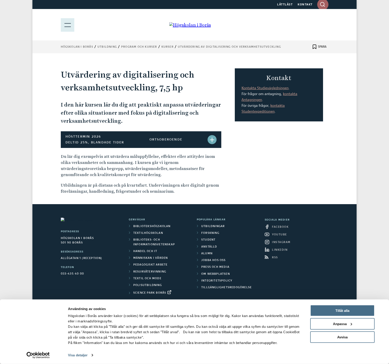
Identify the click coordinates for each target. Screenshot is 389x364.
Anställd (209, 246)
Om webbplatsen (215, 274)
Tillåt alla (342, 311)
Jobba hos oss (213, 260)
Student (208, 239)
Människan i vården (150, 258)
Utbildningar (213, 226)
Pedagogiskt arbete (150, 264)
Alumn (207, 253)
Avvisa (342, 337)
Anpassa (340, 324)
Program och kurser (139, 47)
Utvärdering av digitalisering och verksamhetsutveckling (229, 47)
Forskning (210, 233)
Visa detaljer (78, 355)
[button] (212, 139)
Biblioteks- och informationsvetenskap (154, 242)
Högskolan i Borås (77, 47)
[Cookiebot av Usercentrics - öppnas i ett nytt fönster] (38, 355)
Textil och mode (147, 278)
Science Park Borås (149, 293)
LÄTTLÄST (285, 4)
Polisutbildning (147, 285)
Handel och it (145, 251)
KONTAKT (305, 4)
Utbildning (107, 47)
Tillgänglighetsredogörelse (226, 287)
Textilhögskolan (148, 233)
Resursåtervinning (149, 271)
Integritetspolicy (216, 280)
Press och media (215, 267)
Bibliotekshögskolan (152, 226)
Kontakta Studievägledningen (265, 88)
